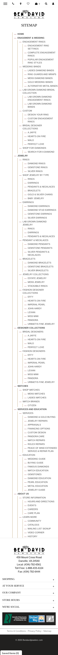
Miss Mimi (33, 316)
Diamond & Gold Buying (42, 417)
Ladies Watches (37, 397)
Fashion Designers (34, 351)
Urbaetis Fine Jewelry (41, 324)
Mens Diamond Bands (40, 78)
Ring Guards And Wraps (42, 74)
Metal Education (38, 486)
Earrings (33, 183)
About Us (23, 493)
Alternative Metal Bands (43, 86)
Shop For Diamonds (34, 148)
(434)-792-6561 (32, 564)
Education (29, 455)
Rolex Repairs (36, 444)
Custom (27, 110)
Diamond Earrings (39, 206)
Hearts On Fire (37, 136)
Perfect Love (36, 144)
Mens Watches (36, 393)
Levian (31, 312)
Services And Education (32, 409)
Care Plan (34, 513)
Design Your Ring (38, 114)
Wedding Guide (36, 459)
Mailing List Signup (39, 528)
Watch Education (38, 470)
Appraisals (34, 424)
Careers (33, 509)
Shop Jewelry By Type (36, 175)
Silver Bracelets (38, 270)
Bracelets (34, 190)
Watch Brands (31, 401)
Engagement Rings (34, 41)
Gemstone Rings (37, 167)
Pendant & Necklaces (35, 240)
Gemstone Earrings (40, 214)
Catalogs (33, 525)
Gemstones (34, 474)
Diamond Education (39, 478)
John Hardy (35, 308)
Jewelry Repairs (37, 421)
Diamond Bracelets (39, 262)
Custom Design (37, 432)
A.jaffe (32, 132)
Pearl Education (38, 482)
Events (32, 505)
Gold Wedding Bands (40, 82)
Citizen (32, 405)
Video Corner (36, 532)
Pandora (33, 320)
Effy (30, 297)
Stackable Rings (37, 286)
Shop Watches (31, 390)
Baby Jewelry (36, 198)
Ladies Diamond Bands (41, 70)
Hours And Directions (41, 501)
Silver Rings (35, 171)
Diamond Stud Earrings (42, 210)
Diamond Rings (36, 163)
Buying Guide (35, 462)
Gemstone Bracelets (40, 266)
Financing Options (39, 428)
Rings (26, 159)
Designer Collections (31, 328)
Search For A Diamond (41, 152)
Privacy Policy (34, 631)
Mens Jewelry (36, 282)
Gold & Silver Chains (40, 194)
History (32, 536)
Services (28, 413)
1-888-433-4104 (34, 568)
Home (20, 34)
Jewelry (22, 155)
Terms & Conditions (16, 631)
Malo (31, 140)
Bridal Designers (33, 331)
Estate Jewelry (37, 278)
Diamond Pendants (39, 244)
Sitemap (47, 631)
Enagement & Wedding (30, 38)
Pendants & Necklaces (41, 186)
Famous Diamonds (38, 466)
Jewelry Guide (36, 490)
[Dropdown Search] (46, 4)
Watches (22, 386)
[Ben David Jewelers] (29, 13)
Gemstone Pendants (40, 248)
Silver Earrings (37, 217)
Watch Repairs (36, 440)
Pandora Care (36, 436)
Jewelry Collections (36, 274)
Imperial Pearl (36, 304)
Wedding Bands (32, 66)
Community (34, 521)
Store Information (34, 497)
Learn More (30, 517)
